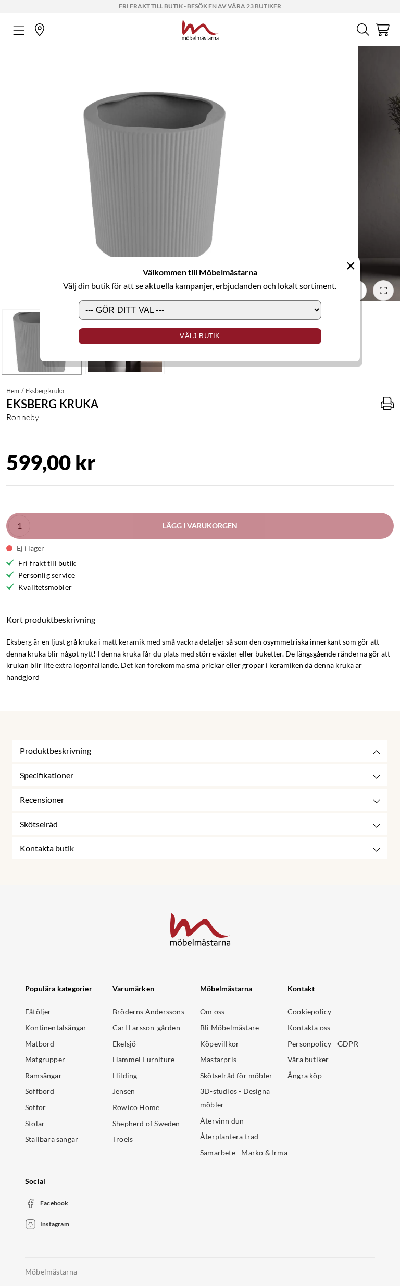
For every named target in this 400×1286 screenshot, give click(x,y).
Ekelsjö (124, 1043)
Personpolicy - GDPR (323, 1043)
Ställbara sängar (51, 1138)
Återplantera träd (229, 1136)
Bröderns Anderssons (148, 1011)
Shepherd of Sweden (146, 1123)
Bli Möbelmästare (229, 1027)
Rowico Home (136, 1107)
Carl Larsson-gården (146, 1027)
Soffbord (40, 1091)
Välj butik (200, 336)
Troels (123, 1138)
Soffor (35, 1107)
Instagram (54, 1224)
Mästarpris (218, 1059)
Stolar (35, 1123)
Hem (12, 391)
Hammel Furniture (143, 1059)
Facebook (54, 1203)
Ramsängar (43, 1075)
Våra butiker (308, 1059)
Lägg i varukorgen (200, 525)
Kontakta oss (309, 1027)
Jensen (124, 1091)
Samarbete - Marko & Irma (244, 1152)
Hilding (125, 1075)
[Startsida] (200, 28)
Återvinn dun (222, 1120)
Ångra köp (305, 1075)
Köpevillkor (219, 1043)
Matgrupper (45, 1059)
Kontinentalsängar (55, 1027)
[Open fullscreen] (383, 290)
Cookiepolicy (309, 1011)
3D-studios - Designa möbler (235, 1098)
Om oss (212, 1011)
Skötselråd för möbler (236, 1075)
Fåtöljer (38, 1011)
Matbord (39, 1043)
